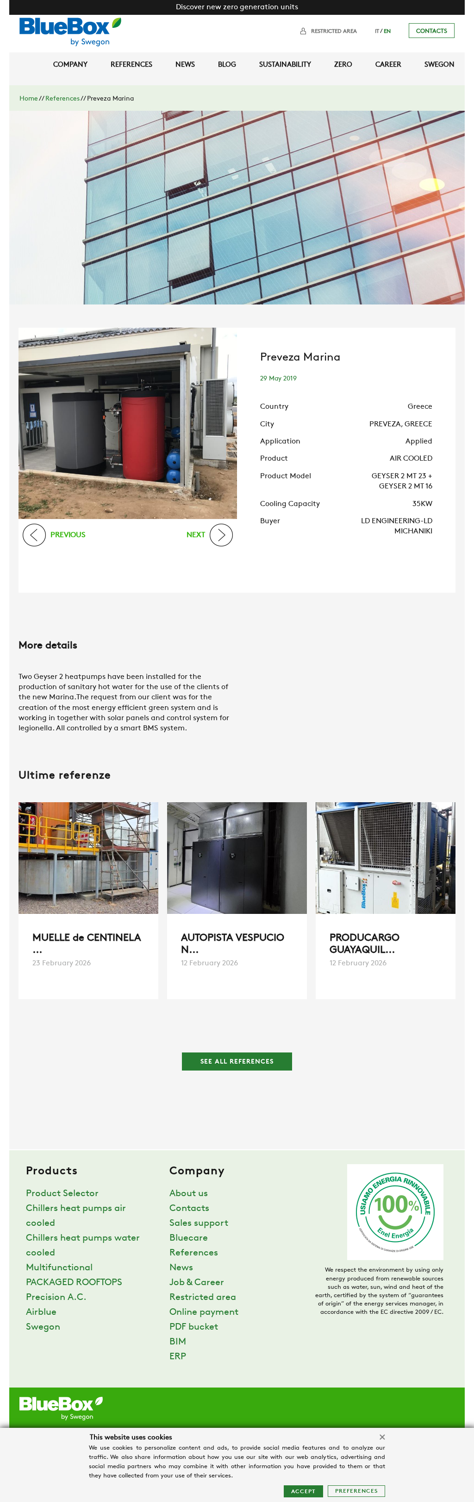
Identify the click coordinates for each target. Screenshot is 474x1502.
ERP (177, 1357)
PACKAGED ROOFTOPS (74, 1282)
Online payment (203, 1312)
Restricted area (334, 31)
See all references (237, 1061)
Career (388, 65)
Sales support (198, 1223)
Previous (68, 535)
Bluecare (188, 1238)
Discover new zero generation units (237, 7)
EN (387, 31)
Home (28, 98)
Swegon (439, 65)
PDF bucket (193, 1327)
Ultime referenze (65, 776)
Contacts (431, 31)
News (185, 65)
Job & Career (196, 1282)
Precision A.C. (56, 1297)
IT (377, 31)
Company (70, 65)
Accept (303, 1492)
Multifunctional (59, 1268)
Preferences (356, 1491)
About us (188, 1193)
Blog (227, 65)
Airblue (41, 1312)
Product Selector (62, 1193)
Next (196, 535)
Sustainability (285, 65)
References (131, 65)
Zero (343, 65)
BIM (177, 1342)
